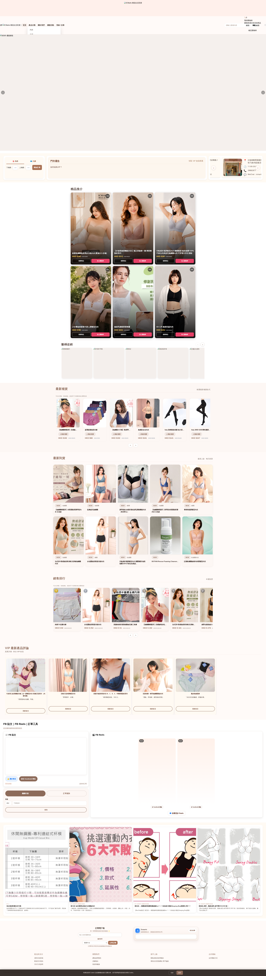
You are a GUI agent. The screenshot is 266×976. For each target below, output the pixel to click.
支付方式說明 (38, 964)
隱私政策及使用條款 (157, 958)
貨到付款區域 (38, 958)
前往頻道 (8, 784)
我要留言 (26, 711)
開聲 (107, 196)
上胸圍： (22, 167)
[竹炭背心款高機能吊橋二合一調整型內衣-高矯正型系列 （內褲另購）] (25, 678)
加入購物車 (100, 261)
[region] (133, 516)
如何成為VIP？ (56, 169)
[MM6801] (77, 363)
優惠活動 (50, 25)
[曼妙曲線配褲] (195, 678)
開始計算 (37, 167)
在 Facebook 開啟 (157, 807)
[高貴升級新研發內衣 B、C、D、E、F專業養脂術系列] (110, 678)
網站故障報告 (96, 958)
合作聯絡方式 (213, 958)
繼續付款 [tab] (25, 793)
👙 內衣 (15, 161)
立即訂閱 (112, 943)
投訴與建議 (96, 964)
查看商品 (81, 261)
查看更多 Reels (177, 813)
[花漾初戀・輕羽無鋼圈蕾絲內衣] (152, 678)
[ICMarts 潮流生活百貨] (133, 8)
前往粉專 (192, 930)
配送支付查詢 (38, 961)
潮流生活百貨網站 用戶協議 (160, 961)
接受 (179, 973)
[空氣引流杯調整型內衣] (68, 678)
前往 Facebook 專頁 (28, 779)
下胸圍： (9, 167)
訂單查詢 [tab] (66, 793)
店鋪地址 (95, 961)
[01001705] (109, 363)
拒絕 (172, 973)
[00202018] (173, 363)
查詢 (45, 810)
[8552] (141, 363)
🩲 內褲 (33, 161)
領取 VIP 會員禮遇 (196, 161)
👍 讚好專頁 (11, 779)
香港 (6, 799)
